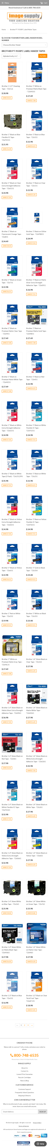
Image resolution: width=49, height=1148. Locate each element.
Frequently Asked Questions (24, 1092)
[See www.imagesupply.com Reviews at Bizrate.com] (23, 1143)
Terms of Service (24, 1126)
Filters (43, 56)
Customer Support (24, 1089)
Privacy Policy (37, 1122)
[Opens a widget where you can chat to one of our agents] (40, 1144)
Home (4, 29)
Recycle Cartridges (24, 1077)
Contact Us (24, 1071)
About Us (24, 1068)
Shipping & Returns (24, 1095)
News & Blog (24, 1081)
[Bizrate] (27, 1145)
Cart (45, 3)
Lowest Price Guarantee (24, 1074)
